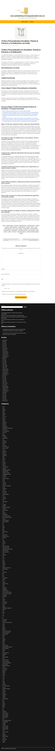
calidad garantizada (22, 225)
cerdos (4, 487)
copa (3, 500)
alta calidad (16, 225)
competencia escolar (31, 225)
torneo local (14, 231)
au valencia (5, 436)
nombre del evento (7, 230)
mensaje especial (26, 228)
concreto (4, 497)
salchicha (4, 684)
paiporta (4, 628)
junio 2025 (4, 360)
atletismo (4, 435)
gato (3, 528)
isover (4, 557)
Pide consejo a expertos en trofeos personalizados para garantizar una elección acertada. (21, 119)
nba (3, 610)
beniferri (4, 452)
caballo (4, 464)
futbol (4, 527)
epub (3, 511)
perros (4, 638)
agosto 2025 (5, 357)
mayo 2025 (4, 361)
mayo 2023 (4, 396)
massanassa (5, 587)
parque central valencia (7, 631)
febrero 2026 (5, 348)
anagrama (4, 423)
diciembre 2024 (5, 369)
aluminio (4, 419)
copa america (5, 501)
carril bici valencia (6, 478)
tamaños (9, 231)
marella (4, 582)
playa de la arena (6, 652)
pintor (4, 642)
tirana (4, 707)
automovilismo (5, 438)
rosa (3, 680)
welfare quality (5, 736)
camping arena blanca (6, 469)
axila (3, 439)
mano (4, 580)
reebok (4, 672)
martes (4, 586)
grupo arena (5, 534)
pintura (4, 644)
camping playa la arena (7, 474)
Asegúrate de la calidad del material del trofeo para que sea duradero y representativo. (20, 113)
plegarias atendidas (6, 665)
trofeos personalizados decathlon (33, 231)
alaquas (4, 410)
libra (3, 573)
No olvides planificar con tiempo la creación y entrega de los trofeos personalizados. (20, 121)
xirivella (4, 737)
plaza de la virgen (6, 661)
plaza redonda (5, 664)
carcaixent (4, 475)
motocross (4, 603)
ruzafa (4, 682)
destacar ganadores (13, 227)
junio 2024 (4, 377)
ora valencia (5, 619)
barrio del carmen (6, 446)
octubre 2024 (5, 371)
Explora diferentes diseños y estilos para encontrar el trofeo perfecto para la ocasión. (20, 118)
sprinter (4, 695)
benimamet (4, 455)
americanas (5, 422)
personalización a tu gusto (22, 230)
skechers (4, 691)
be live (4, 449)
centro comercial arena (7, 485)
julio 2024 (4, 376)
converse (4, 498)
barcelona (4, 445)
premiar (37, 230)
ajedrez (4, 409)
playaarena (5, 654)
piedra (4, 641)
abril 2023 (4, 397)
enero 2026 (5, 350)
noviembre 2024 (5, 370)
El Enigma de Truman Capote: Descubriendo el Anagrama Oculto (12, 315)
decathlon (10, 45)
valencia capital (5, 727)
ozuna (4, 625)
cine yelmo (4, 491)
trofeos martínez (5, 716)
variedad (21, 233)
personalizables (14, 230)
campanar (4, 468)
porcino (4, 667)
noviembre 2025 (5, 353)
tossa (3, 710)
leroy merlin (5, 572)
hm (3, 538)
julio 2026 (4, 341)
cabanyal (4, 465)
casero (4, 481)
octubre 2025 (5, 354)
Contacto (32, 21)
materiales (20, 228)
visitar (4, 733)
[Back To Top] (53, 748)
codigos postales (6, 494)
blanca (4, 459)
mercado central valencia (7, 592)
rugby (4, 681)
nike (3, 615)
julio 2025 (4, 358)
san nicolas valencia (6, 685)
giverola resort (5, 531)
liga (3, 574)
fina (3, 524)
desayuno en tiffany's (6, 507)
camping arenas (5, 471)
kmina (4, 566)
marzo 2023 (5, 399)
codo (3, 495)
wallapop (4, 734)
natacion (4, 609)
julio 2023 (4, 393)
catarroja (4, 484)
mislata (4, 599)
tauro (3, 700)
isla (3, 556)
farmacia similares (6, 520)
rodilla (4, 678)
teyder (4, 703)
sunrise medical (5, 698)
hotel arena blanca (6, 546)
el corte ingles (5, 510)
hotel (3, 544)
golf (3, 533)
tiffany (4, 705)
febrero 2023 (5, 400)
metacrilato (4, 596)
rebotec (4, 671)
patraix (4, 635)
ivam (3, 559)
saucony (4, 687)
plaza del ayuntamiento (7, 662)
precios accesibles (31, 230)
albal (3, 412)
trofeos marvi (5, 717)
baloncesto (5, 442)
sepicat (4, 690)
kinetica (4, 563)
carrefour (4, 477)
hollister (4, 541)
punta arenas (5, 668)
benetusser (5, 451)
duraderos (28, 227)
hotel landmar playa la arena (8, 549)
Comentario (21, 253)
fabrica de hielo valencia (7, 517)
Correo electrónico (5, 274)
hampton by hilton (6, 536)
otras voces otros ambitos (7, 622)
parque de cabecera (6, 632)
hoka (3, 540)
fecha (13, 228)
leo (3, 570)
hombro (4, 543)
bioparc (4, 458)
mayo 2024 (5, 379)
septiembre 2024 (6, 373)
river (3, 677)
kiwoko (4, 564)
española (4, 513)
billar (3, 456)
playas (4, 655)
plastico (4, 649)
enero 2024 (5, 384)
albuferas (4, 413)
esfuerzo (32, 227)
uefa (3, 718)
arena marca (5, 429)
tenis (3, 701)
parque (4, 629)
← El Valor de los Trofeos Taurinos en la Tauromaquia (10, 240)
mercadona (5, 595)
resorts (4, 675)
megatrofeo (5, 589)
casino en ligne (5, 333)
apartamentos (5, 426)
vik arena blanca (5, 731)
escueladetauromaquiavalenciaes (9, 329)
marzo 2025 (5, 364)
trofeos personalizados (21, 231)
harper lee (4, 537)
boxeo (4, 461)
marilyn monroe (5, 583)
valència (4, 724)
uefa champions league (7, 720)
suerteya (4, 697)
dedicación (7, 227)
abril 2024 (4, 380)
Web (2, 279)
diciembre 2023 (5, 386)
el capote (4, 508)
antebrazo (4, 425)
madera (4, 579)
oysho (4, 623)
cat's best (4, 482)
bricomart (4, 462)
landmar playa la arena (7, 567)
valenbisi (4, 723)
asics (3, 433)
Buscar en (3, 305)
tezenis (4, 704)
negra (4, 612)
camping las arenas (6, 472)
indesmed (4, 554)
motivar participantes (34, 228)
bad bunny (4, 441)
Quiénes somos (24, 21)
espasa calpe (5, 514)
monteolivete (5, 602)
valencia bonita (5, 726)
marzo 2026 (5, 347)
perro (4, 636)
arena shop (5, 432)
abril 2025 (4, 363)
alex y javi (4, 416)
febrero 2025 (5, 366)
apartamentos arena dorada (7, 428)
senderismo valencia (6, 688)
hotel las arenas (5, 550)
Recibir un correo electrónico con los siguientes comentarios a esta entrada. (18, 291)
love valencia (5, 577)
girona (4, 530)
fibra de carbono (6, 521)
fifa (3, 523)
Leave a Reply (15, 45)
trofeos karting (5, 714)
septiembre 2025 (6, 356)
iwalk (3, 560)
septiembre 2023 (6, 390)
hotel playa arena (6, 551)
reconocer (5, 231)
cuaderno (4, 504)
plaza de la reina (5, 659)
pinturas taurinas (5, 645)
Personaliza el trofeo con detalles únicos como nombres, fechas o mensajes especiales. (21, 112)
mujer (4, 605)
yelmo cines (5, 739)
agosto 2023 (5, 392)
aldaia (4, 415)
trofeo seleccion (5, 713)
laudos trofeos (5, 569)
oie (3, 618)
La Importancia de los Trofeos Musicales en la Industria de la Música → (30, 240)
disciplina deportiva (21, 227)
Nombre (3, 269)
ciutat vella (4, 492)
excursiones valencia (6, 515)
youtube (4, 740)
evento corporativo (8, 228)
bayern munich (5, 448)
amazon (4, 420)
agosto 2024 (5, 374)
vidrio (4, 730)
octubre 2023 (5, 389)
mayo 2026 (5, 344)
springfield (4, 694)
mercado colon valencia (7, 593)
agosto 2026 (5, 340)
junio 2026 (4, 343)
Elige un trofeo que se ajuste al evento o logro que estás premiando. (16, 110)
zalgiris (4, 741)
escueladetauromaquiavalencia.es (27, 16)
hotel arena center (6, 547)
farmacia (4, 518)
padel (4, 626)
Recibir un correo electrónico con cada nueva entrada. (14, 294)
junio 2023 (4, 394)
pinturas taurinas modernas (7, 646)
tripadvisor (4, 711)
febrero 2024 (5, 383)
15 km (4, 406)
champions (4, 488)
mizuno (4, 600)
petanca (4, 639)
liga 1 (3, 576)
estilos (36, 227)
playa (4, 651)
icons (3, 553)
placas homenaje (6, 648)
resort (4, 674)
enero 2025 (5, 367)
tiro (3, 708)
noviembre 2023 (5, 387)
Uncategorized (5, 721)
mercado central (5, 590)
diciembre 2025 (5, 351)
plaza (4, 658)
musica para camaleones (7, 608)
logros (16, 228)
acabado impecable (9, 225)
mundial (4, 606)
